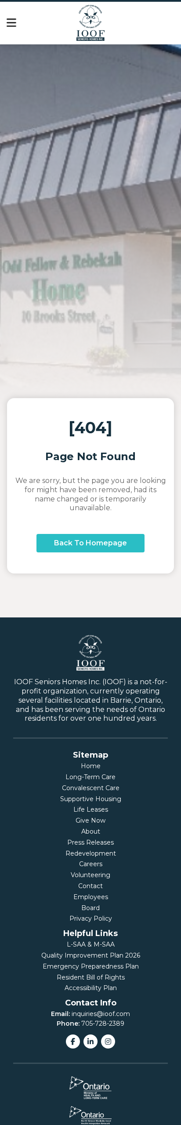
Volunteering (90, 875)
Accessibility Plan (91, 988)
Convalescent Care (90, 788)
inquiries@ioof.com (101, 1014)
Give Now (90, 820)
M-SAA (104, 944)
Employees (90, 897)
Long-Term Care (90, 777)
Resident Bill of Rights (91, 977)
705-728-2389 (102, 1023)
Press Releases (90, 842)
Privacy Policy (90, 918)
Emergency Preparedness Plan (91, 966)
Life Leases (90, 809)
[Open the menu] (11, 23)
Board (90, 908)
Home (91, 766)
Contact (90, 886)
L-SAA (76, 944)
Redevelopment (90, 853)
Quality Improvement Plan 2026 (90, 955)
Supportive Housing (90, 799)
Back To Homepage (90, 543)
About (90, 831)
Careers (90, 864)
